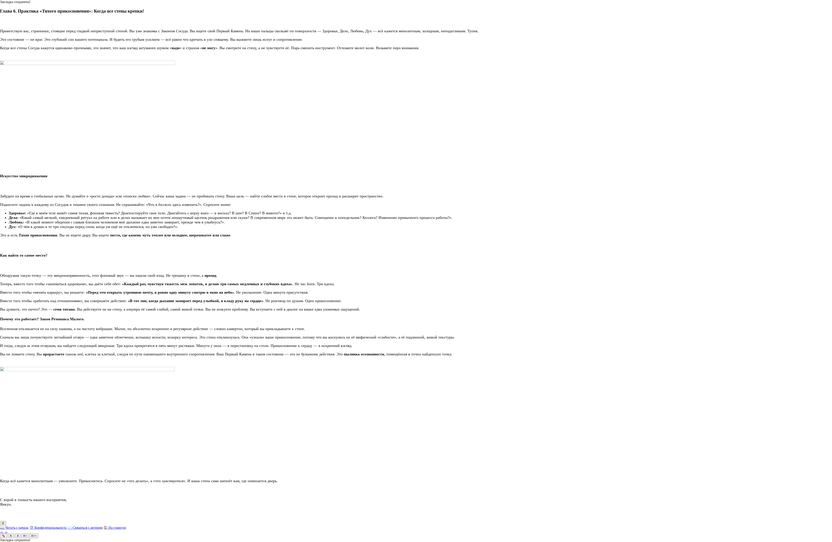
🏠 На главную (114, 527)
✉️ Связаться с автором (84, 527)
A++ (34, 535)
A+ (25, 535)
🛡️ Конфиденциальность (48, 527)
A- (11, 535)
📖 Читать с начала (14, 527)
